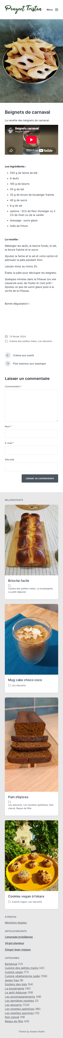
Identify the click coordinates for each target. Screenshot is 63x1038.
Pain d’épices (18, 797)
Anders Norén (37, 1031)
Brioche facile (18, 581)
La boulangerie (44, 588)
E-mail (9, 443)
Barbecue (11, 964)
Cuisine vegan (19, 901)
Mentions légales (16, 922)
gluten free (12, 980)
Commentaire (13, 386)
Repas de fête (23, 808)
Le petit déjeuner (17, 591)
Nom (8, 426)
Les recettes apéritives (35, 804)
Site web (9, 459)
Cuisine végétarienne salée (22, 976)
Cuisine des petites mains (23, 341)
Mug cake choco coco (25, 680)
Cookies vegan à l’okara (26, 896)
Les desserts (45, 341)
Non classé (12, 1017)
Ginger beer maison (18, 949)
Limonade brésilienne (19, 937)
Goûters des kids (16, 984)
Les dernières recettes (19, 1000)
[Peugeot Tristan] (23, 9)
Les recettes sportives (19, 1013)
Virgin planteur (14, 943)
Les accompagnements (20, 996)
